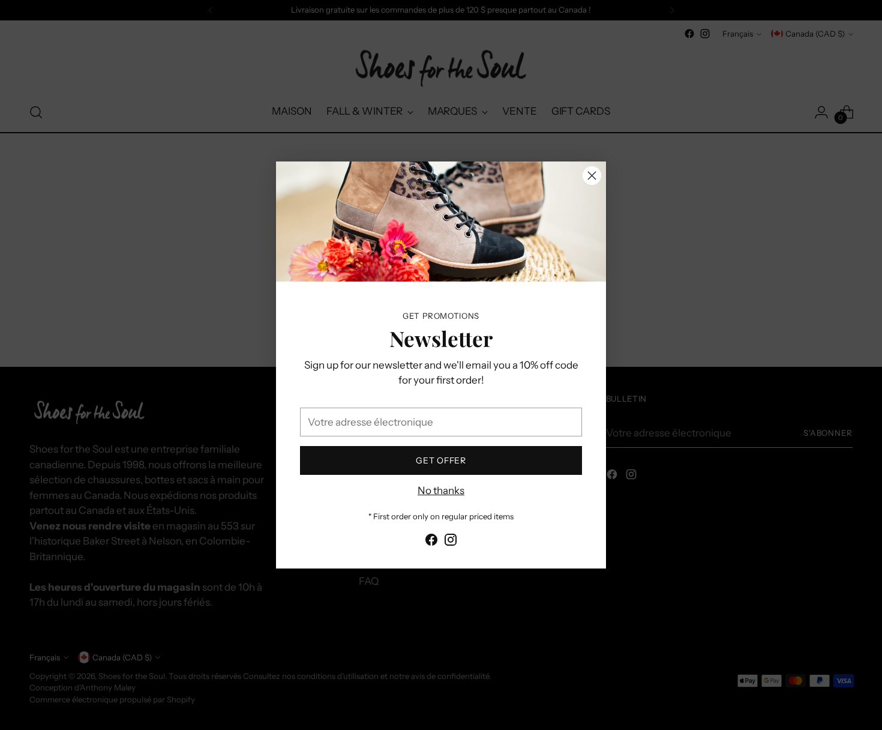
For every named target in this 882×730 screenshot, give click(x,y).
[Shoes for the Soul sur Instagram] (450, 542)
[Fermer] (592, 175)
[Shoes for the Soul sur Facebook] (431, 542)
